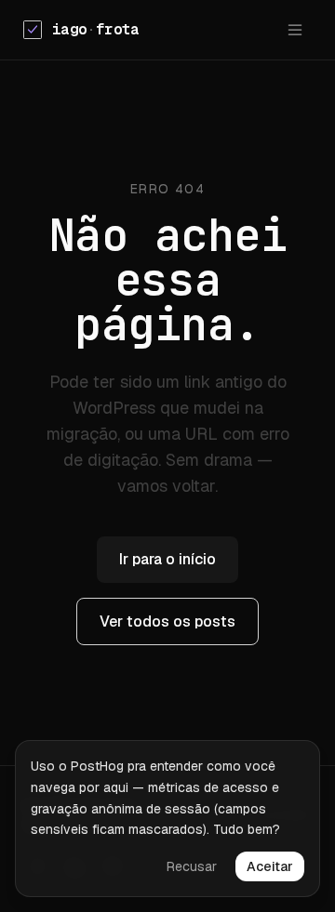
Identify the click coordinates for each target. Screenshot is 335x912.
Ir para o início (167, 559)
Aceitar (270, 866)
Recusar (192, 866)
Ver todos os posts (167, 621)
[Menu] (295, 29)
